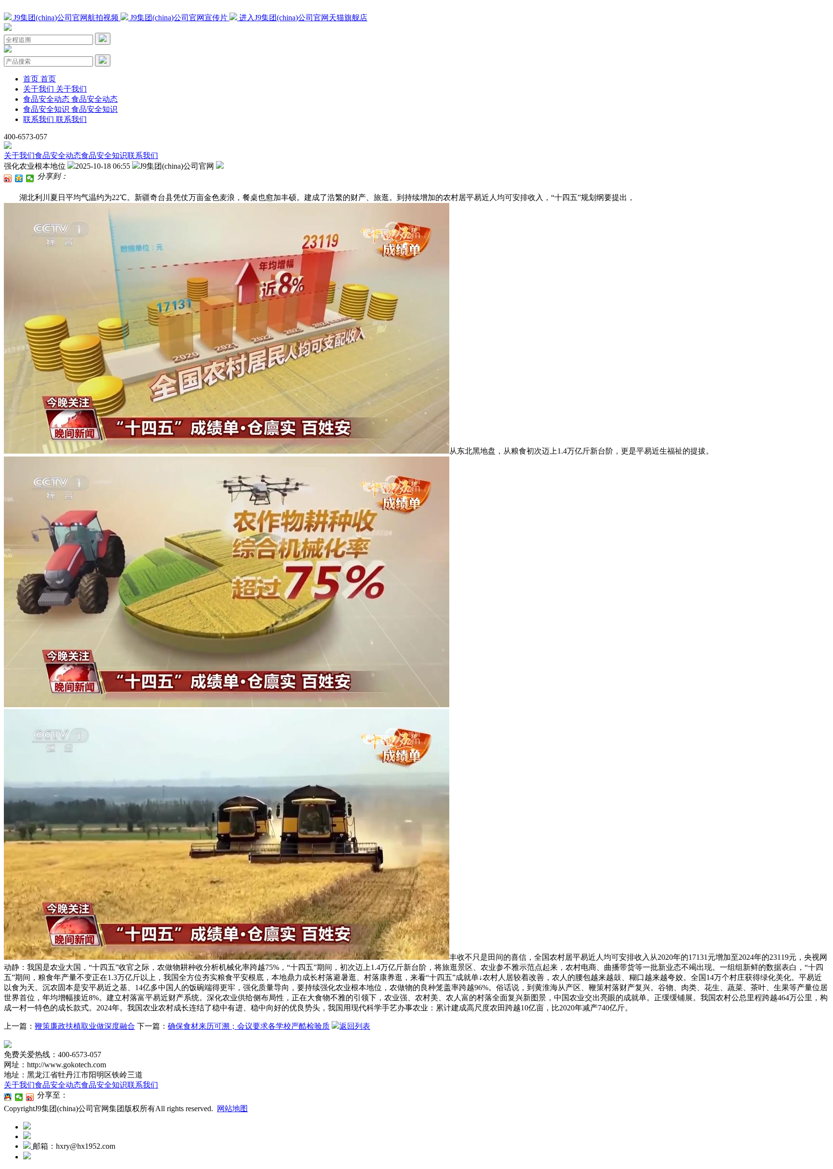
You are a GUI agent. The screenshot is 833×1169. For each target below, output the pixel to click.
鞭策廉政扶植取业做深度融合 (85, 1026)
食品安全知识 (104, 155)
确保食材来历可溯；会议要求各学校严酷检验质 (249, 1026)
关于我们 (19, 155)
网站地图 (232, 1108)
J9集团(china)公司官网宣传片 (178, 17)
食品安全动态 (58, 155)
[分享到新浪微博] (8, 178)
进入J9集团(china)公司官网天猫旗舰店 (302, 17)
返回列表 (354, 1026)
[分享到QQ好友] (8, 1097)
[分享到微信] (30, 178)
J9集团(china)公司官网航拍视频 (66, 17)
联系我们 (142, 155)
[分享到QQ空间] (19, 178)
